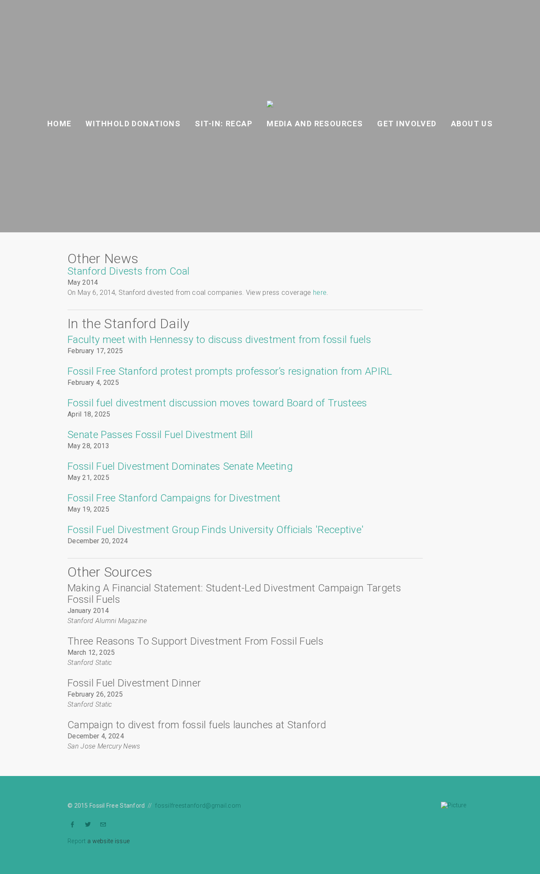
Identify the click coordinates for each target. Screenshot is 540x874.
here (320, 293)
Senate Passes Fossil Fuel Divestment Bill (160, 435)
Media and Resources (315, 123)
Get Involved (406, 123)
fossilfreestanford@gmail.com (198, 805)
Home (59, 123)
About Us (472, 123)
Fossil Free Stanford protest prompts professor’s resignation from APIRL (230, 371)
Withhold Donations (133, 123)
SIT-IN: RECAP (223, 123)
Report (77, 841)
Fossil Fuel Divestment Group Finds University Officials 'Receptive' (216, 530)
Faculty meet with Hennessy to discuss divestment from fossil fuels (219, 340)
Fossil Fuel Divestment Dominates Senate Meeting (180, 466)
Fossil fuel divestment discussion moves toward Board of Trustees (217, 403)
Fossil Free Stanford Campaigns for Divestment (174, 498)
